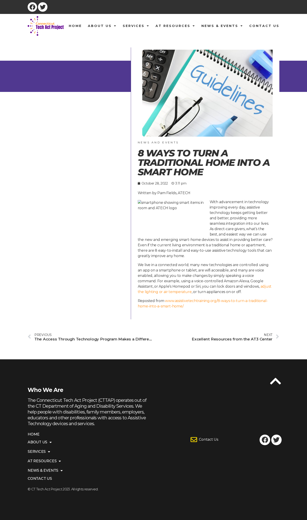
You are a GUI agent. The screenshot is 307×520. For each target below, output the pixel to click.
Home (75, 26)
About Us (100, 26)
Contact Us (264, 26)
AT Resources (173, 26)
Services (134, 26)
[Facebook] (32, 7)
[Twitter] (42, 7)
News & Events (219, 26)
